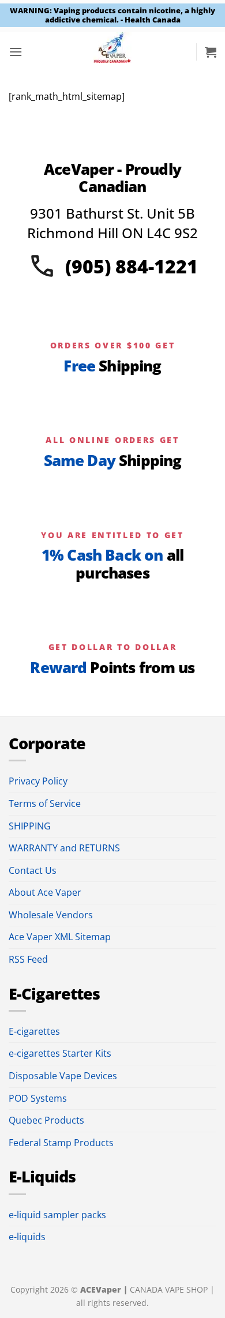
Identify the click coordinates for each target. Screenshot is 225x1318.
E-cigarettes (34, 1031)
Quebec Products (46, 1120)
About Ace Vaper (45, 892)
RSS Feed (28, 959)
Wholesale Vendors (51, 914)
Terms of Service (45, 803)
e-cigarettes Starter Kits (60, 1053)
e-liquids (27, 1236)
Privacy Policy (38, 781)
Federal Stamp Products (61, 1142)
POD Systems (38, 1098)
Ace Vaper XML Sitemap (60, 936)
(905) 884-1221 (131, 266)
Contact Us (33, 870)
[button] (15, 51)
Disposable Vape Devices (63, 1075)
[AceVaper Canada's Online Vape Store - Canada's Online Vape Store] (112, 52)
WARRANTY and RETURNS (64, 848)
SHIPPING (30, 826)
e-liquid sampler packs (57, 1214)
